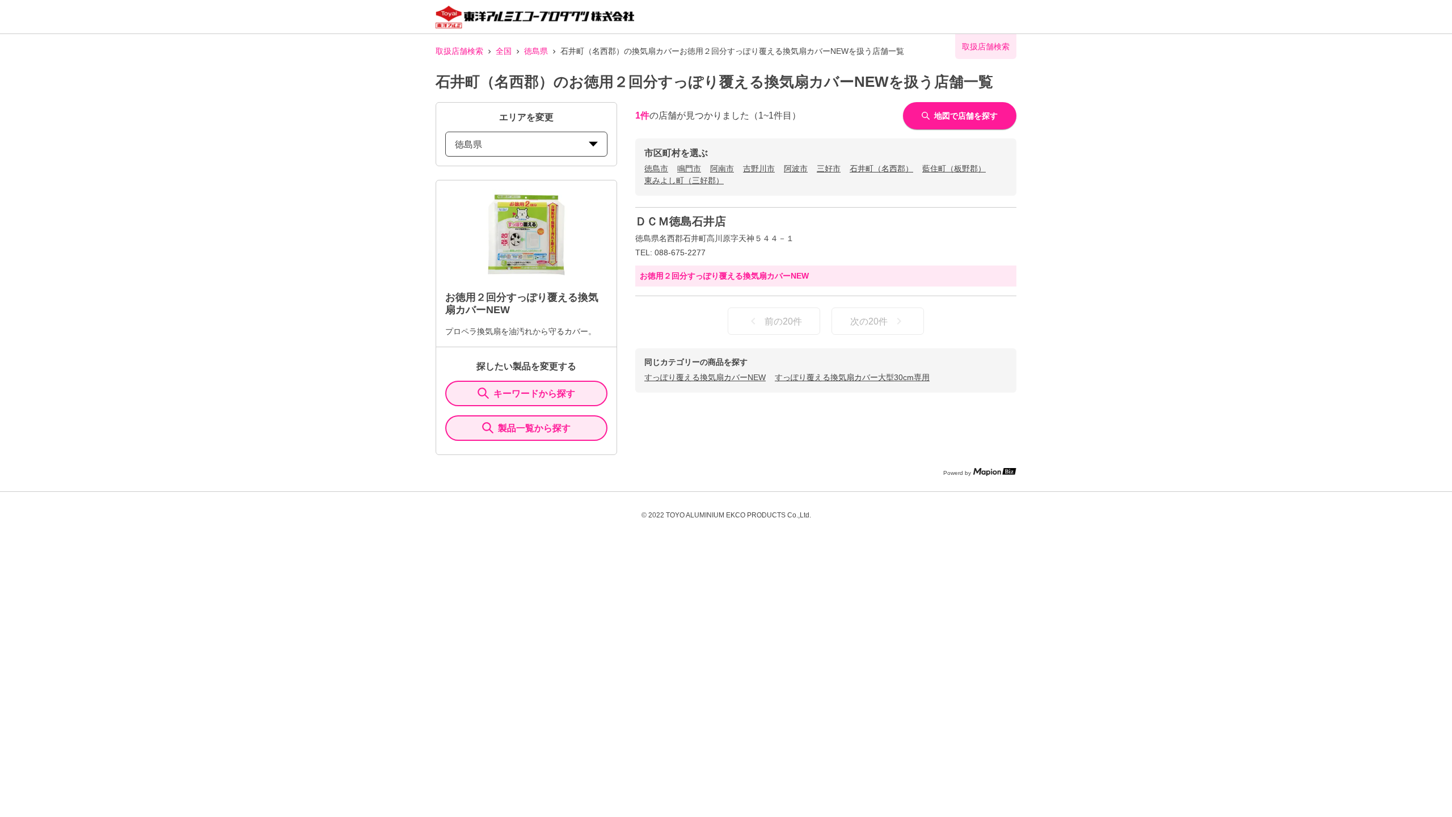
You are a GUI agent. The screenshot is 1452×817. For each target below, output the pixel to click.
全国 (504, 51)
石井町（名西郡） (881, 168)
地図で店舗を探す (966, 115)
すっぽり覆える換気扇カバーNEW (705, 377)
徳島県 (536, 51)
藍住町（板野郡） (954, 168)
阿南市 (722, 168)
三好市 (829, 168)
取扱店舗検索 (459, 51)
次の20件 (869, 321)
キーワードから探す (534, 393)
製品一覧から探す (534, 428)
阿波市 (796, 168)
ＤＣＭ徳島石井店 (680, 221)
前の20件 (783, 321)
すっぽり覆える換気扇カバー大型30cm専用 (852, 377)
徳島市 (656, 168)
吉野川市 (759, 168)
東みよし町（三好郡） (684, 180)
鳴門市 (689, 168)
